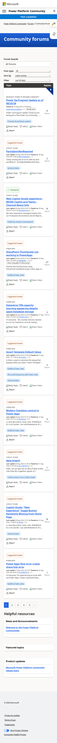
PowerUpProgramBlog (14, 109)
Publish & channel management (20, 221)
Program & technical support (19, 121)
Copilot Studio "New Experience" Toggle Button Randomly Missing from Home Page (24, 512)
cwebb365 (22, 260)
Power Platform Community (27, 11)
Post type (8, 71)
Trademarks (10, 724)
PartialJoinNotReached (19, 151)
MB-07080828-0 (24, 157)
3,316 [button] (30, 260)
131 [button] (29, 357)
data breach (13, 460)
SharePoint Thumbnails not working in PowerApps (22, 253)
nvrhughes (22, 357)
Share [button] (39, 126)
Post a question (28, 16)
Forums (31, 23)
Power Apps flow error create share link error (23, 565)
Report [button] (11, 130)
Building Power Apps (15, 275)
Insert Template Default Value (23, 352)
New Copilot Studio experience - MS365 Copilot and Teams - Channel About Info (24, 202)
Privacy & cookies (12, 715)
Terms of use (10, 720)
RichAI (21, 522)
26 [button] (26, 522)
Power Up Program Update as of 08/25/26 (24, 102)
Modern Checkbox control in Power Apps (22, 412)
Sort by (7, 75)
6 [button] (24, 109)
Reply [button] (15, 126)
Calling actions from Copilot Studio (21, 477)
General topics (13, 168)
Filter (6, 80)
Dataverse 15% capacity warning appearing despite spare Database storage (22, 308)
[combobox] (28, 64)
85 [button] (29, 419)
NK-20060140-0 (24, 210)
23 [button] (32, 210)
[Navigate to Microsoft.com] (10, 4)
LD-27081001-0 (24, 466)
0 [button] (31, 466)
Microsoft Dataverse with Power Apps (22, 374)
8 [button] (31, 317)
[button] (54, 11)
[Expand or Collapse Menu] (4, 11)
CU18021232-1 (24, 317)
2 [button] (32, 157)
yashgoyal (22, 419)
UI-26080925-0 (24, 572)
